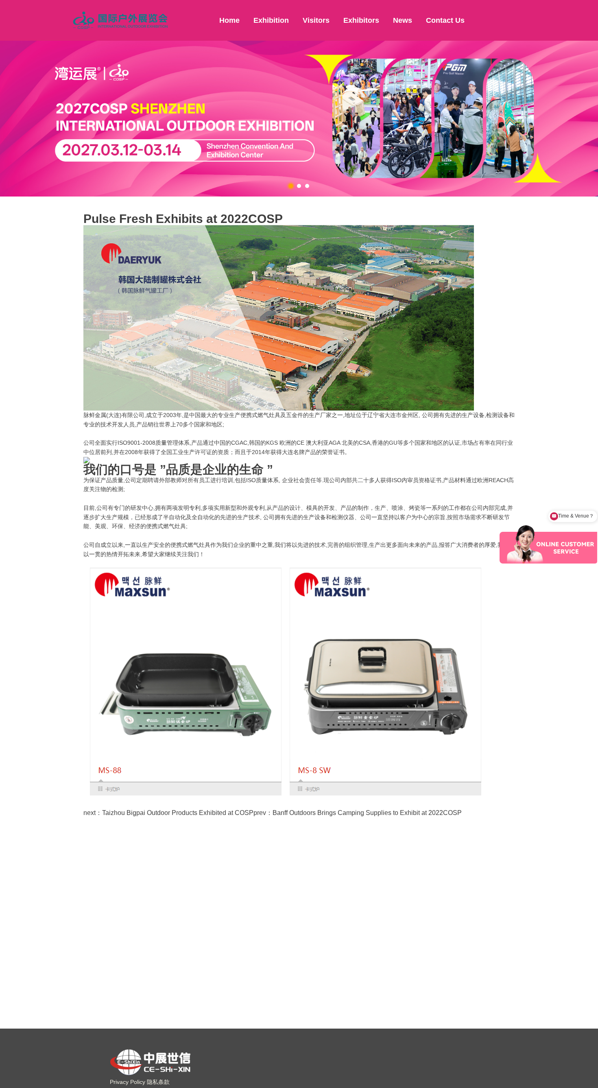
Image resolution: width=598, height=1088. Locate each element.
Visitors (316, 20)
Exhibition (271, 20)
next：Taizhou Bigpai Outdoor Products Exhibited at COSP (168, 812)
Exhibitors (361, 20)
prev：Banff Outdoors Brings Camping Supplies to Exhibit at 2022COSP (357, 812)
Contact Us (445, 20)
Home (229, 20)
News (402, 20)
